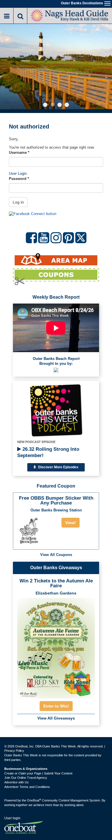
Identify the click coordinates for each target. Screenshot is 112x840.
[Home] (70, 15)
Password (19, 179)
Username (19, 152)
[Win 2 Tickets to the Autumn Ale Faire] (56, 646)
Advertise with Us (16, 782)
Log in (18, 202)
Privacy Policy (14, 750)
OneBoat (34, 800)
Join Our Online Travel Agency (25, 777)
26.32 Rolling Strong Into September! (48, 452)
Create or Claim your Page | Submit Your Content (38, 773)
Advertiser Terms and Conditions (27, 787)
